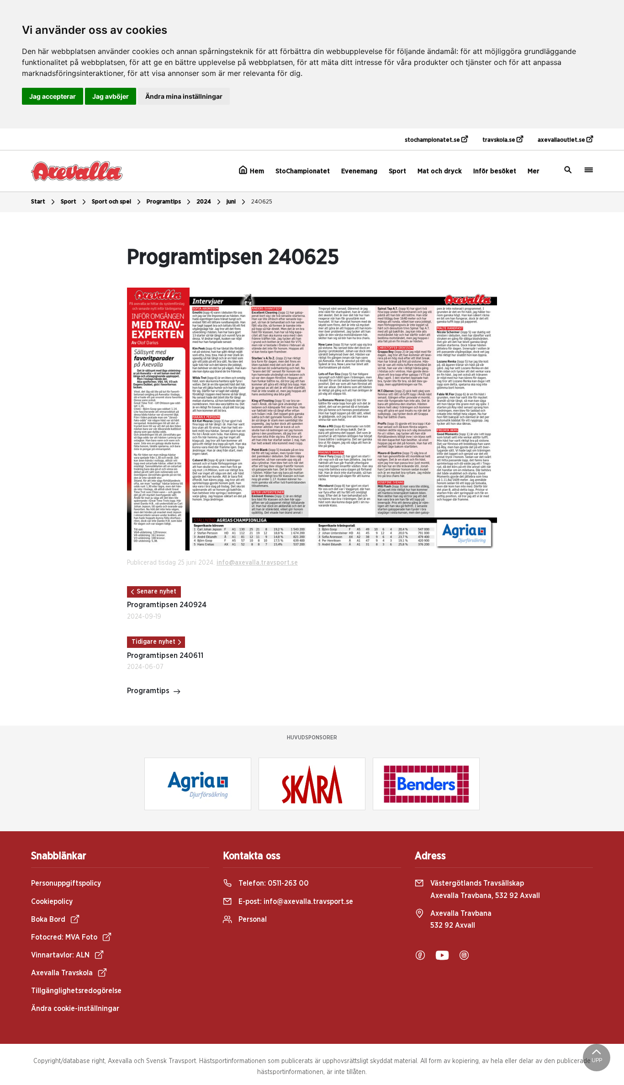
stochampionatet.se (433, 140)
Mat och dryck (440, 171)
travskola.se (499, 140)
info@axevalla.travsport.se (257, 563)
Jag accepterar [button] (52, 96)
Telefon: (273, 883)
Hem (256, 171)
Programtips (164, 202)
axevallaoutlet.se (562, 140)
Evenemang (359, 171)
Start (38, 202)
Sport (397, 171)
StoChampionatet (302, 171)
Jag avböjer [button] (110, 96)
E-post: (295, 901)
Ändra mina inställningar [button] (183, 96)
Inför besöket (494, 171)
